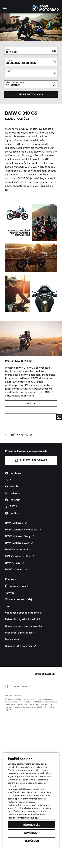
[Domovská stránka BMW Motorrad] (45, 8)
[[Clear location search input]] (54, 84)
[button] (4, 7)
